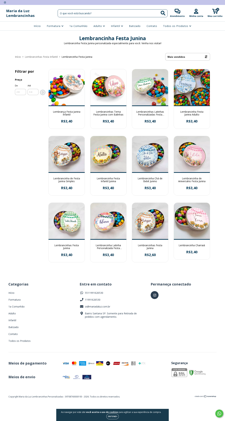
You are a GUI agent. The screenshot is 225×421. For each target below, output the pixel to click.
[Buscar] (163, 13)
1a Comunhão (78, 26)
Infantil (116, 26)
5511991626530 (94, 292)
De (16, 85)
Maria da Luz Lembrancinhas (20, 13)
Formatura (54, 26)
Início (37, 26)
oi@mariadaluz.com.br (97, 306)
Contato (152, 26)
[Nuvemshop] (206, 396)
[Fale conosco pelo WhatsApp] (219, 413)
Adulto (98, 26)
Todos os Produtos (176, 26)
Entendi (112, 416)
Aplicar (42, 92)
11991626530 (92, 299)
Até (29, 85)
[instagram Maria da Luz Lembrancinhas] (5, 2)
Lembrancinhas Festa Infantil (41, 56)
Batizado (135, 26)
